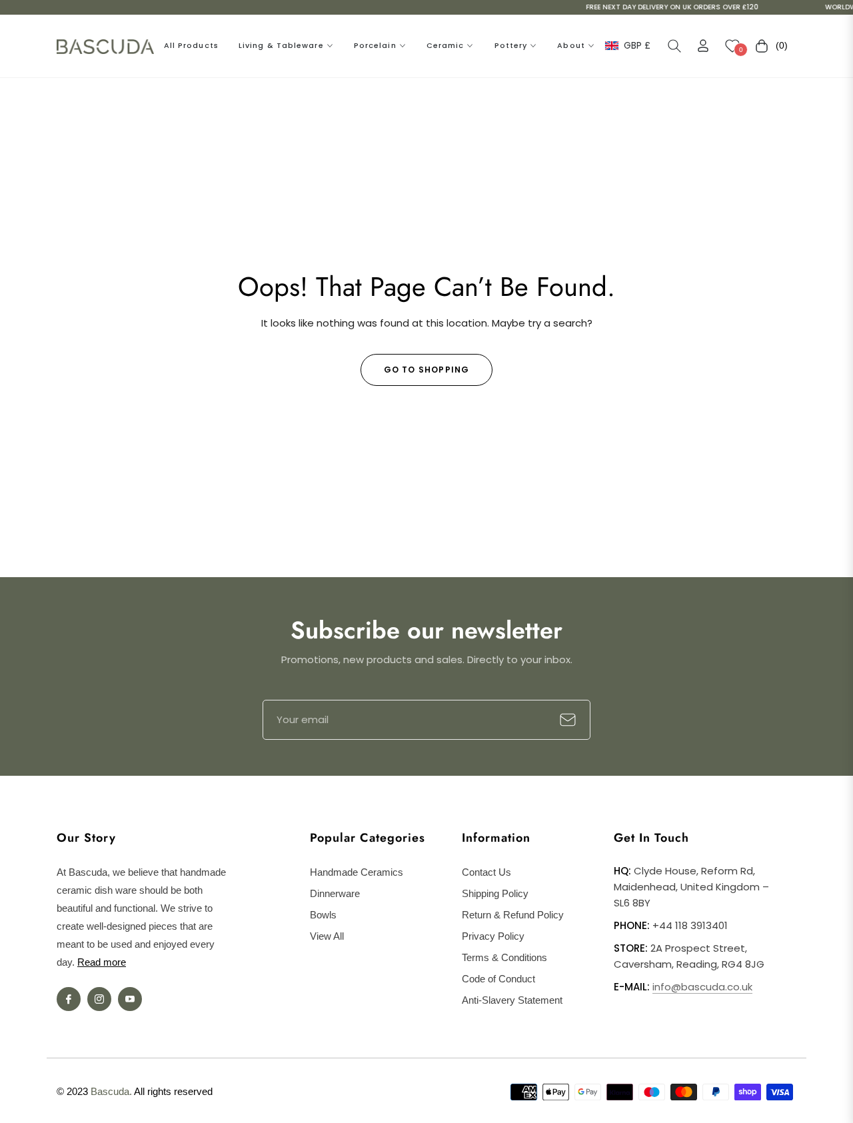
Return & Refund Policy (513, 914)
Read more (101, 962)
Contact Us (486, 872)
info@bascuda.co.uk (702, 987)
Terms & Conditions (504, 957)
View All (327, 936)
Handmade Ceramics (356, 872)
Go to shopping (427, 369)
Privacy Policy (493, 936)
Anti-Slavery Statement (512, 1000)
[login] (703, 46)
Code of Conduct (498, 978)
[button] (674, 46)
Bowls (323, 914)
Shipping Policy (495, 893)
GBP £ (636, 45)
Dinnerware (335, 893)
